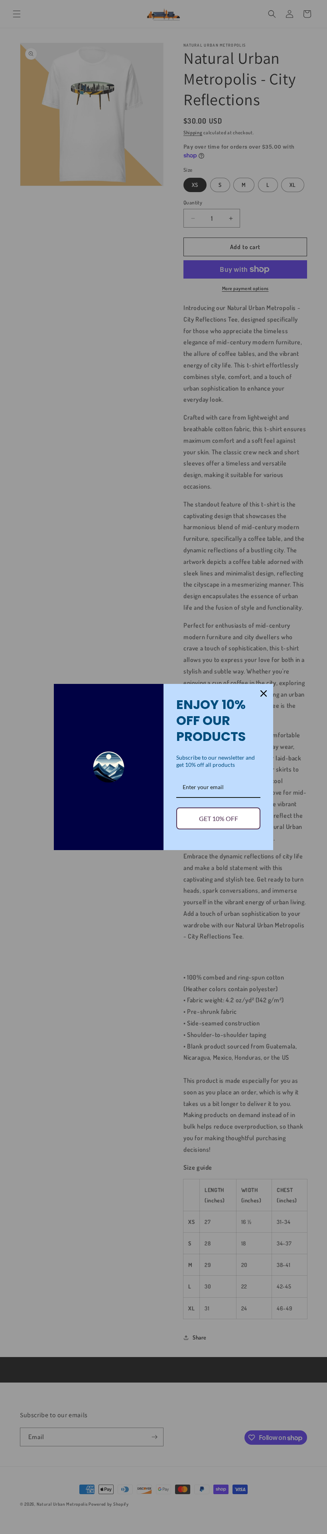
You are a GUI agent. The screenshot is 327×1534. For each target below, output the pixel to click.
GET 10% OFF (218, 818)
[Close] (263, 693)
